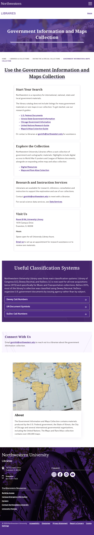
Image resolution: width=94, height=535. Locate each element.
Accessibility (34, 523)
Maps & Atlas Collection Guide (34, 129)
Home (4, 59)
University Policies (9, 509)
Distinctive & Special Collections (46, 59)
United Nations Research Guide (35, 126)
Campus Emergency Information (14, 497)
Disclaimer (46, 523)
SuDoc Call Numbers (16, 314)
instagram (54, 474)
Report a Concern (77, 523)
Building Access (8, 493)
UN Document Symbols (18, 307)
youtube (72, 474)
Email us (20, 242)
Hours (89, 13)
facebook (60, 474)
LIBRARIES (8, 13)
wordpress (66, 474)
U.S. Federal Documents (32, 116)
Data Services (56, 202)
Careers (5, 501)
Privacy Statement (60, 523)
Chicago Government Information (36, 122)
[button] (90, 3)
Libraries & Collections (19, 59)
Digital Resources (29, 167)
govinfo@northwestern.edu (50, 134)
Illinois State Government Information (38, 119)
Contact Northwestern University (15, 505)
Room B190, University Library (29, 220)
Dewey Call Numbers (17, 299)
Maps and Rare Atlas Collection (35, 170)
